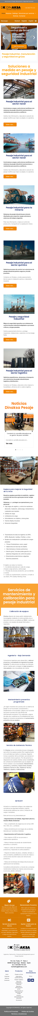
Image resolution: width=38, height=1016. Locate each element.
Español (24, 21)
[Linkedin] (29, 980)
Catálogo (15, 13)
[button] (35, 20)
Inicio (3, 13)
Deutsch (17, 21)
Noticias (15, 16)
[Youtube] (32, 980)
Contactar (22, 16)
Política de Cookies (28, 1011)
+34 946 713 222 (30, 8)
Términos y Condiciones (19, 1014)
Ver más (9, 443)
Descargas (4, 21)
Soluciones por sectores (26, 13)
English (31, 21)
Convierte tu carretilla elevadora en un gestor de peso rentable (19, 434)
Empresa (8, 13)
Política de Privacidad (11, 1011)
